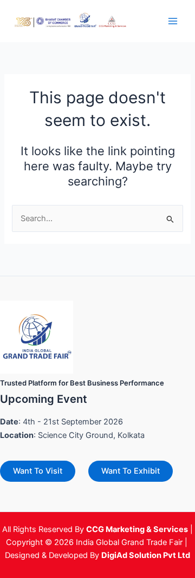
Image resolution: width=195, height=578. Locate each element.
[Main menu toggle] (172, 21)
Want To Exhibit (130, 471)
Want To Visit (37, 471)
